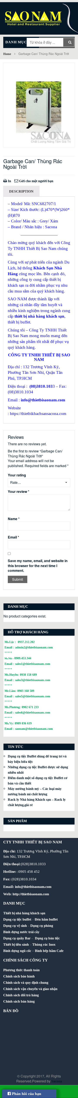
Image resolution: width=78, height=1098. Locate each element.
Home (7, 54)
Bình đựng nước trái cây (21, 932)
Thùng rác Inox (43, 944)
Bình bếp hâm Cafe (49, 951)
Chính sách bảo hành (19, 976)
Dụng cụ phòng (41, 926)
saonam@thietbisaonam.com (34, 728)
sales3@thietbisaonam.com (32, 680)
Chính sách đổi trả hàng (21, 995)
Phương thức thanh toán (21, 970)
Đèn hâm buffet (46, 919)
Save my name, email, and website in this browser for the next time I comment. (38, 565)
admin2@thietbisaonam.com (34, 647)
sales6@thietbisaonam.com (32, 712)
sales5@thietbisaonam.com (32, 696)
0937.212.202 (26, 642)
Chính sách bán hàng (19, 1001)
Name (14, 518)
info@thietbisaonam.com (43, 400)
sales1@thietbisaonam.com (32, 664)
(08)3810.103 (41, 386)
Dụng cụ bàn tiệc (47, 938)
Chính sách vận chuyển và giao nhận (30, 989)
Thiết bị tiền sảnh (16, 944)
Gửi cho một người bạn (35, 181)
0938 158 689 (28, 674)
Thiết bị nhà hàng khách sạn (24, 913)
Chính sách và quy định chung (25, 982)
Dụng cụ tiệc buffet (17, 919)
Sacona (56, 1081)
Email (13, 537)
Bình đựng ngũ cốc (17, 951)
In (9, 181)
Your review (18, 491)
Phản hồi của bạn (26, 1094)
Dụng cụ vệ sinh (15, 926)
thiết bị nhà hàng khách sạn (39, 316)
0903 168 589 (25, 691)
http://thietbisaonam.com (31, 894)
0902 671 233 (30, 707)
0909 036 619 (23, 723)
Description (21, 191)
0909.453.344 (22, 658)
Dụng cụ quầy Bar (17, 938)
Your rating (17, 475)
